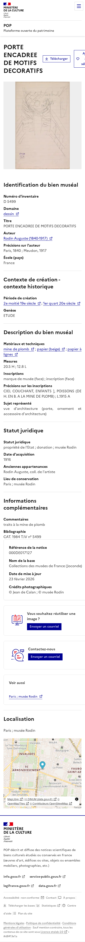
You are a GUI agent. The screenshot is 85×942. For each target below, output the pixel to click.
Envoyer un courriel (44, 626)
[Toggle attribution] (76, 799)
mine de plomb (16, 349)
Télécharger (59, 58)
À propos (69, 898)
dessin (8, 213)
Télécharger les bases (21, 906)
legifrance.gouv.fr (16, 886)
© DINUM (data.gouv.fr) (39, 799)
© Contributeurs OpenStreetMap (49, 803)
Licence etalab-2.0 (52, 932)
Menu (79, 6)
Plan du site (25, 914)
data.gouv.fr (48, 886)
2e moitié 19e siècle (19, 303)
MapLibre (13, 799)
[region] (42, 773)
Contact (51, 898)
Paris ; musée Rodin (23, 696)
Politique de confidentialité (43, 923)
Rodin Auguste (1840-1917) (25, 238)
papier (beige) (48, 349)
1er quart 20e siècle (59, 303)
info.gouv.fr (12, 876)
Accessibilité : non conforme (21, 898)
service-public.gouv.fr (45, 876)
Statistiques (49, 906)
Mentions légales (13, 923)
